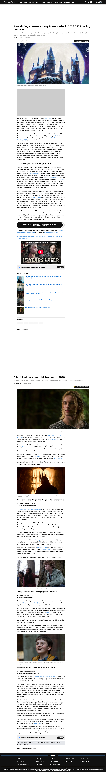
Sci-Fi (37, 2)
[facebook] (85, 2)
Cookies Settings (55, 764)
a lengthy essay (33, 173)
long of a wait (37, 723)
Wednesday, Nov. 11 (46, 549)
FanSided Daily (84, 758)
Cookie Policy (69, 761)
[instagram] (97, 2)
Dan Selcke (19, 37)
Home (18, 329)
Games (40, 322)
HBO (26, 322)
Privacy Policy (40, 761)
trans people (54, 177)
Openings (39, 758)
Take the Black (58, 2)
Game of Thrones (22, 2)
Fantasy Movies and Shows (29, 748)
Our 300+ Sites (69, 758)
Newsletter (67, 2)
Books (43, 2)
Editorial (49, 2)
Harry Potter (20, 322)
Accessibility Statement (23, 764)
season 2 (49, 612)
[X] (88, 2)
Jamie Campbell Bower (39, 540)
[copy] (26, 41)
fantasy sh (25, 447)
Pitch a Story (20, 761)
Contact (52, 758)
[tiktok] (94, 2)
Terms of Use (54, 761)
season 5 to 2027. (59, 458)
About (18, 758)
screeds (62, 179)
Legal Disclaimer (84, 761)
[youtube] (91, 2)
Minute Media (9, 768)
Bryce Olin (19, 383)
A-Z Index (39, 764)
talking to (48, 177)
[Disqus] (56, 351)
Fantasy (31, 2)
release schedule (42, 547)
